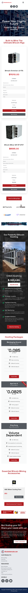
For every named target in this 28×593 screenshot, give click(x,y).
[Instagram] (14, 6)
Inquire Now (14, 376)
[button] (23, 2)
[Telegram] (16, 6)
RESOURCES (5, 564)
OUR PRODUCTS (6, 555)
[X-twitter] (11, 6)
